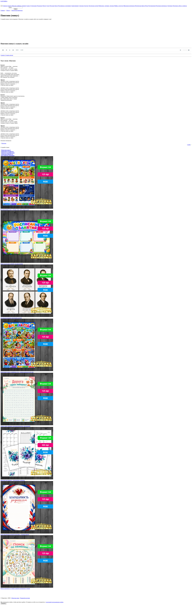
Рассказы (52, 5)
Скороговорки (75, 5)
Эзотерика (169, 5)
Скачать (3, 55)
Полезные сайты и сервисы (180, 5)
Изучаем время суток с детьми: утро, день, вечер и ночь (15, 209)
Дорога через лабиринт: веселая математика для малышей (15, 426)
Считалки (81, 5)
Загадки (86, 5)
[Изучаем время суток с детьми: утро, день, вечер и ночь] (27, 208)
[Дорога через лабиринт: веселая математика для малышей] (27, 424)
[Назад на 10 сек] (6, 50)
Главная (3, 10)
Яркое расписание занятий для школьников (12, 263)
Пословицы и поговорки (64, 5)
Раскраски (39, 5)
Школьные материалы (129, 5)
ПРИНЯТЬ (3, 603)
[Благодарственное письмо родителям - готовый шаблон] (27, 533)
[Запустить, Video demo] (9, 50)
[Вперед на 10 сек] (13, 50)
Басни (56, 5)
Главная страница (7, 5)
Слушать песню (9, 55)
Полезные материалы (161, 5)
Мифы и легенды (118, 5)
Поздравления (152, 5)
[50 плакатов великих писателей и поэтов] (27, 316)
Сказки (28, 5)
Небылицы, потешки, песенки (106, 5)
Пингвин (4, 143)
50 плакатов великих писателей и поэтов (11, 318)
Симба (188, 144)
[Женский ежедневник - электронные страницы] (27, 479)
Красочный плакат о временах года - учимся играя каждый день (17, 372)
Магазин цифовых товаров (19, 5)
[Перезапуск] (3, 50)
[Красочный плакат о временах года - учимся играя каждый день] (27, 370)
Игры (146, 5)
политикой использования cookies (54, 602)
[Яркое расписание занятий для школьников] (27, 262)
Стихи (48, 5)
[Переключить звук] (180, 50)
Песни (44, 5)
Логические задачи (93, 5)
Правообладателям (25, 598)
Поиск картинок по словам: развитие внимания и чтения (15, 588)
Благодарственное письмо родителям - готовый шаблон (15, 534)
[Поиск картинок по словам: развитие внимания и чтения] (27, 587)
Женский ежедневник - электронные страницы (13, 480)
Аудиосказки (33, 5)
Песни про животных (17, 10)
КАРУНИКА (4, 1)
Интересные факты (140, 5)
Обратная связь (15, 598)
